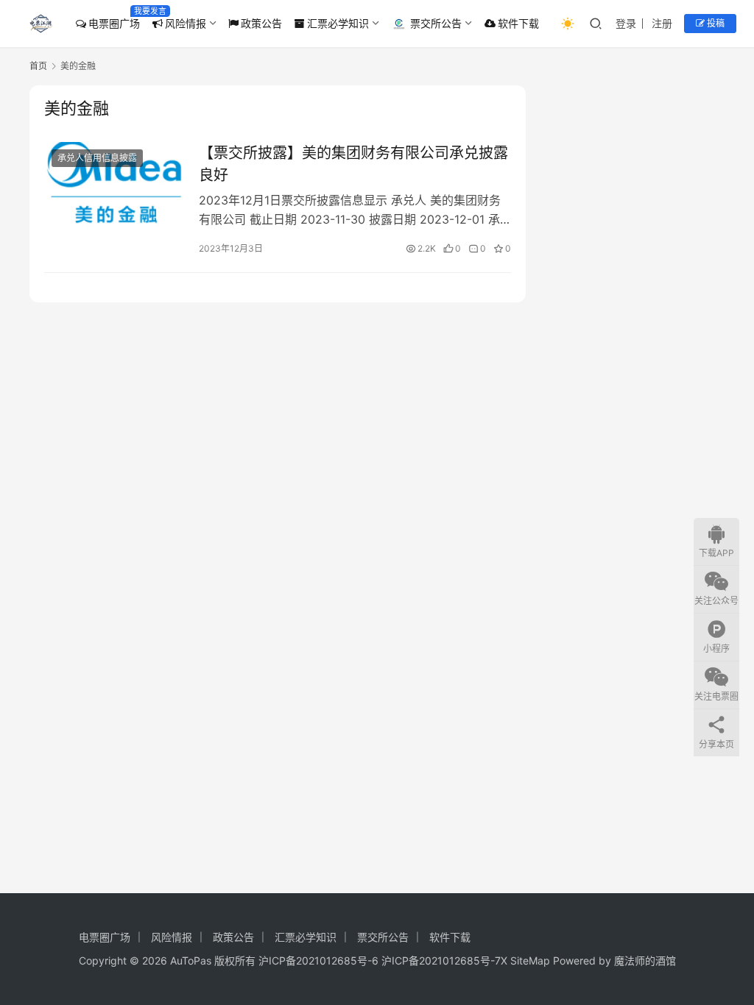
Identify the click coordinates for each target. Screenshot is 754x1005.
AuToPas (190, 960)
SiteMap (530, 960)
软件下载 (518, 23)
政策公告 (261, 23)
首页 (38, 65)
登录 (626, 23)
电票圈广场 (114, 23)
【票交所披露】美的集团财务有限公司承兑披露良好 (353, 163)
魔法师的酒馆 (645, 960)
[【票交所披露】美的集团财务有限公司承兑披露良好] (114, 186)
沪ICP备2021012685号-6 (318, 960)
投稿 (715, 23)
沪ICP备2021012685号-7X (444, 960)
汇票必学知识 (338, 23)
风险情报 (185, 23)
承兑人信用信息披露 (97, 157)
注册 (662, 23)
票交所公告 (436, 23)
